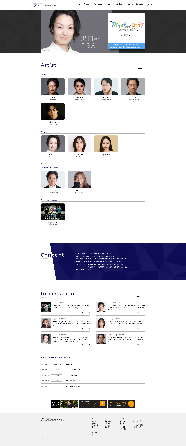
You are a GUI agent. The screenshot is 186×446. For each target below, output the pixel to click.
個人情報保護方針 (138, 425)
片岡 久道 (95, 425)
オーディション (124, 425)
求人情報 (122, 427)
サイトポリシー (137, 423)
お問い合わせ (124, 429)
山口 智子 (107, 435)
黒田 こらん (108, 421)
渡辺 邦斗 (95, 423)
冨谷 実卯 (107, 427)
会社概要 (122, 423)
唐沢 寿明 (95, 435)
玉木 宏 (94, 421)
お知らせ (122, 421)
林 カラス (95, 427)
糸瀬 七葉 (107, 423)
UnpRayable (96, 429)
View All (140, 68)
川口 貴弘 (107, 425)
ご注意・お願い (137, 427)
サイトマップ (137, 421)
